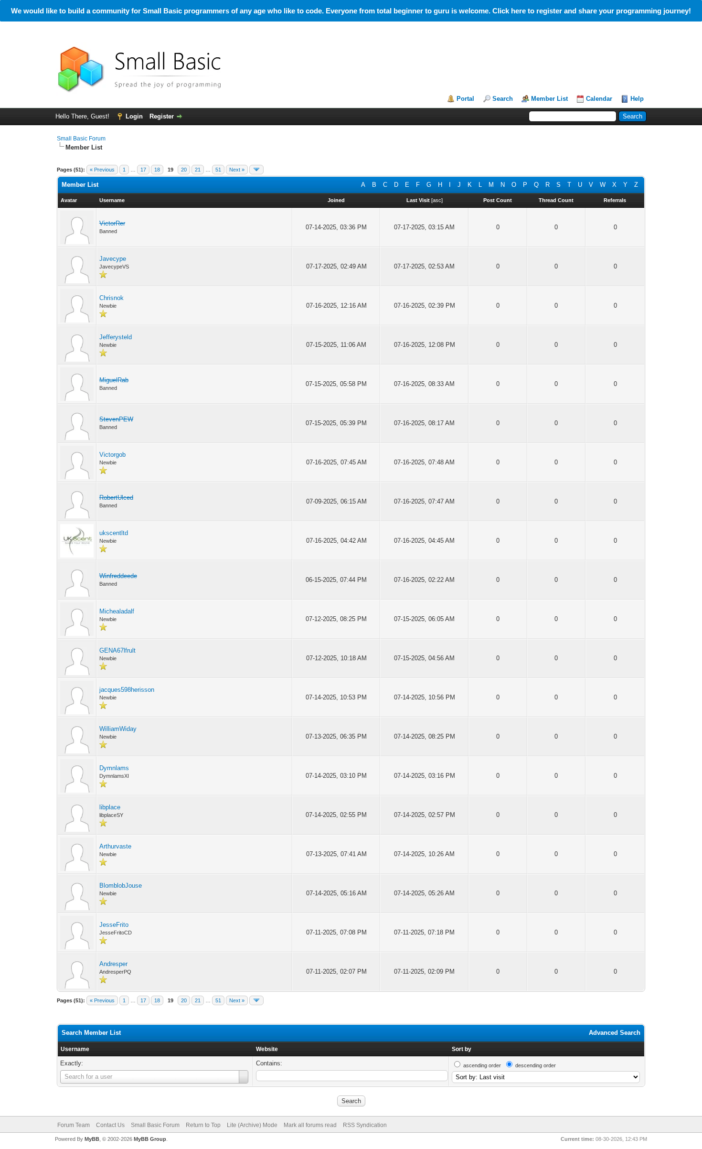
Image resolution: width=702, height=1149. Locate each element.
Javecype (112, 258)
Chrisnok (111, 297)
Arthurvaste (115, 846)
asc (437, 200)
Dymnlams (114, 768)
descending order (535, 1065)
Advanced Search (614, 1032)
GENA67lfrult (117, 650)
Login (134, 116)
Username (75, 1049)
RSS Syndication (365, 1125)
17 (143, 169)
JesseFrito (113, 924)
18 (157, 169)
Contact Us (110, 1125)
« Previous (102, 169)
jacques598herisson (126, 689)
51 (218, 169)
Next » (237, 169)
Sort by (461, 1049)
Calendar (599, 98)
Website (267, 1049)
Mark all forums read (310, 1125)
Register (161, 116)
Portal (465, 98)
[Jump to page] (256, 169)
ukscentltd (113, 533)
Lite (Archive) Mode (252, 1125)
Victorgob (112, 454)
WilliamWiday (118, 728)
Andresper (113, 963)
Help (637, 98)
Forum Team (73, 1125)
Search (502, 98)
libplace (109, 807)
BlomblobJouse (120, 885)
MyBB (92, 1139)
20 (184, 169)
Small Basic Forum (81, 138)
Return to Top (203, 1125)
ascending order (482, 1065)
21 (198, 169)
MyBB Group (150, 1139)
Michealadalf (116, 611)
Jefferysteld (115, 337)
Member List (549, 98)
